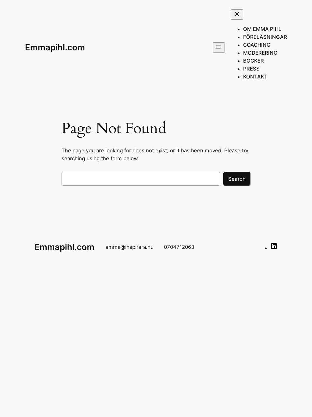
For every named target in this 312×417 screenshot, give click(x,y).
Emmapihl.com (55, 47)
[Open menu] (219, 47)
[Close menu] (237, 14)
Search (237, 179)
